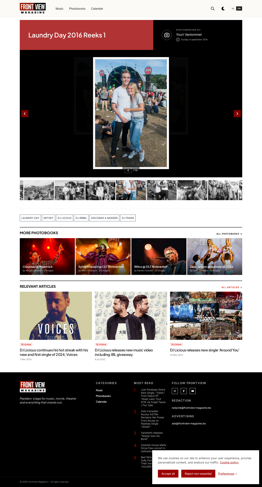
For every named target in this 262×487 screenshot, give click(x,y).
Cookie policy (229, 462)
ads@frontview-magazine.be (189, 423)
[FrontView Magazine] (33, 386)
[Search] (213, 8)
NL (233, 8)
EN (239, 8)
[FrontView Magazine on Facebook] (184, 391)
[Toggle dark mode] (223, 8)
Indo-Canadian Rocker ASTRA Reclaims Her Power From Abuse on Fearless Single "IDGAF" (152, 419)
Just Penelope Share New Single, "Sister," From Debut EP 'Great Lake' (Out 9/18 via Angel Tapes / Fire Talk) (153, 397)
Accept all (168, 473)
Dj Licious (26, 344)
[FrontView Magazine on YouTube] (193, 391)
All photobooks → (229, 233)
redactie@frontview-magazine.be (191, 407)
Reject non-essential (198, 473)
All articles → (232, 287)
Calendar (101, 401)
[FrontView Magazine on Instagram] (175, 391)
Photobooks (103, 395)
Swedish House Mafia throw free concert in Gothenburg (153, 448)
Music (99, 390)
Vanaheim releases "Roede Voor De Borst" (152, 435)
